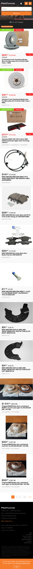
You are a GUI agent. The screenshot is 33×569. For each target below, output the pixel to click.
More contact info (6, 521)
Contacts (29, 541)
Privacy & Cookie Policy (23, 563)
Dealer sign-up (28, 542)
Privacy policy (28, 538)
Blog (30, 533)
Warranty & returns (27, 539)
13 (25, 497)
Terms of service (27, 536)
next (30, 497)
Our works (29, 534)
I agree (16, 566)
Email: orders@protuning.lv (8, 516)
